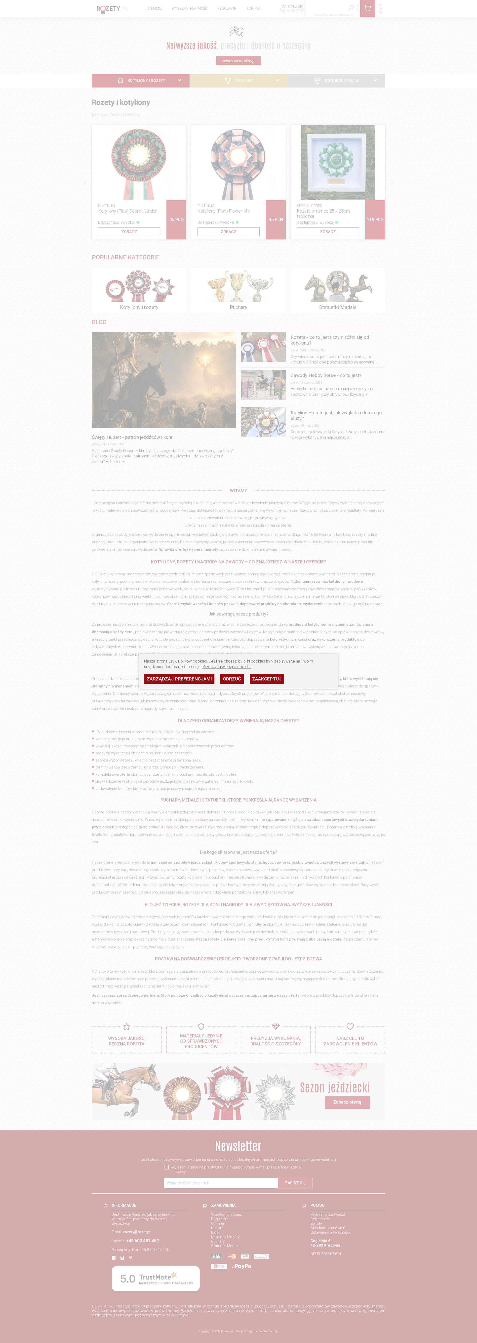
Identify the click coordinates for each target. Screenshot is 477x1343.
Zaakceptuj (266, 679)
